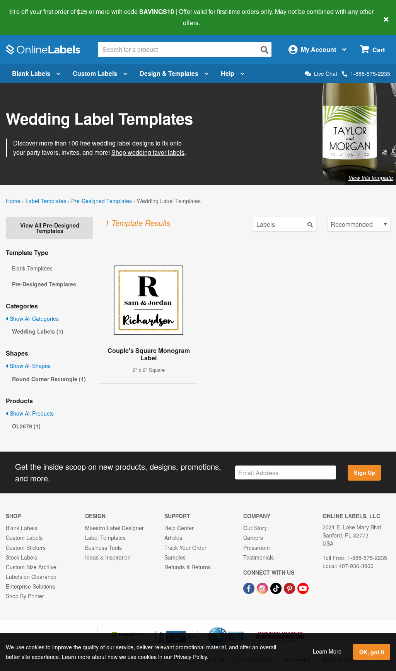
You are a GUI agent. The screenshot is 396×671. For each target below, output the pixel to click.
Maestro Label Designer (114, 528)
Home (13, 201)
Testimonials (258, 557)
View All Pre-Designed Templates (49, 228)
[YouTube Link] (303, 587)
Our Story (255, 528)
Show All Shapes (29, 366)
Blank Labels (31, 73)
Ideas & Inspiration (108, 557)
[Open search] (264, 50)
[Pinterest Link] (290, 587)
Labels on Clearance (31, 576)
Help (227, 73)
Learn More (327, 651)
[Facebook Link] (249, 587)
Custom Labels (95, 73)
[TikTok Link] (276, 587)
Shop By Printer (25, 596)
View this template (370, 177)
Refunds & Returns (187, 567)
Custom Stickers (26, 547)
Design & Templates (169, 73)
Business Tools (103, 547)
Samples (175, 557)
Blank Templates (32, 268)
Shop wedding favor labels (147, 152)
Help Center (179, 528)
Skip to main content (28, 17)
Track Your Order (185, 547)
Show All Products (31, 413)
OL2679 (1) (26, 426)
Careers (253, 537)
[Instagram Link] (263, 587)
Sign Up (364, 472)
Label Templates (46, 201)
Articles (173, 537)
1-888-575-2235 (370, 73)
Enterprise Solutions (30, 586)
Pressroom (256, 547)
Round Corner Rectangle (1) (49, 379)
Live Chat (325, 74)
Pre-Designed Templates (101, 201)
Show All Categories (33, 318)
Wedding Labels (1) (37, 331)
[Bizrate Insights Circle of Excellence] (241, 627)
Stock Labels (21, 557)
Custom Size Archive (31, 567)
